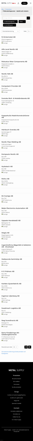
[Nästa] (29, 347)
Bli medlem (16, 381)
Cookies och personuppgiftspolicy (16, 395)
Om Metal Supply (16, 419)
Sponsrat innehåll (16, 403)
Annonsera (16, 384)
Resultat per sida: (7, 347)
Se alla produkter (16, 387)
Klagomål (16, 400)
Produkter (8, 9)
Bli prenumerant (16, 378)
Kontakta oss (16, 414)
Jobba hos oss (16, 417)
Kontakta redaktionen (16, 411)
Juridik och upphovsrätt (16, 397)
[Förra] (26, 347)
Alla (3, 9)
